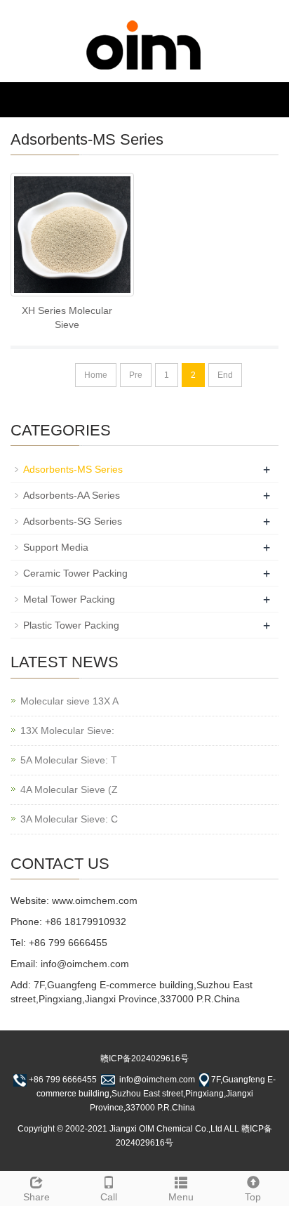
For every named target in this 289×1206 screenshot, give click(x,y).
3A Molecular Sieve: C (69, 819)
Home (95, 375)
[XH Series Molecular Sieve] (72, 234)
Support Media (55, 547)
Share (36, 1196)
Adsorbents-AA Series (71, 495)
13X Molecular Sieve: (67, 730)
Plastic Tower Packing (71, 625)
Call (108, 1196)
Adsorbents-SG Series (72, 521)
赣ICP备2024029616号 (144, 1058)
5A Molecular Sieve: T (68, 760)
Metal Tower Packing (69, 599)
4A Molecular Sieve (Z (69, 789)
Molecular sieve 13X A (69, 701)
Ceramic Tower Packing (75, 573)
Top (253, 1196)
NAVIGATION (45, 99)
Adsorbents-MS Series (73, 469)
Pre (135, 375)
